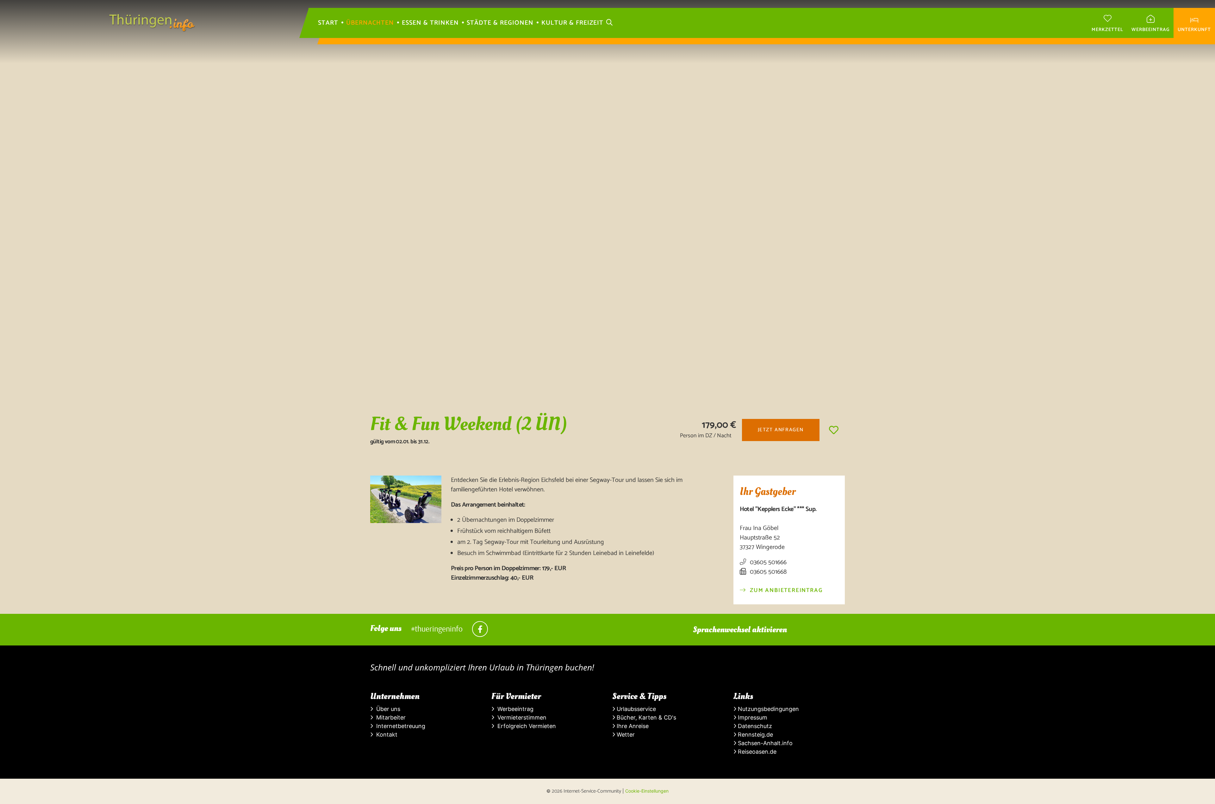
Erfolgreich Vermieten (525, 726)
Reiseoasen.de (756, 751)
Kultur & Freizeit (572, 23)
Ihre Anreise (632, 726)
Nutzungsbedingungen (767, 709)
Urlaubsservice (635, 709)
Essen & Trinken (430, 23)
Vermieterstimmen (520, 717)
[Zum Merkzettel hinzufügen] (833, 430)
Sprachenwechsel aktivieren (740, 629)
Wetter (625, 734)
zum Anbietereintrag (785, 590)
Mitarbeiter (389, 717)
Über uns (386, 709)
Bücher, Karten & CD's (645, 717)
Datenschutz (754, 726)
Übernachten (370, 23)
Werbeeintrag (513, 709)
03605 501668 (767, 572)
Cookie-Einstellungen (647, 791)
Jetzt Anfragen (781, 430)
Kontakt (385, 734)
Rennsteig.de (754, 734)
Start (328, 23)
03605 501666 (767, 562)
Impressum (751, 717)
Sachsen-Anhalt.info (764, 743)
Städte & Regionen (500, 23)
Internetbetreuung (399, 726)
